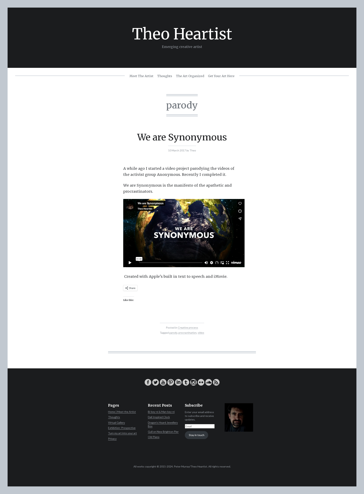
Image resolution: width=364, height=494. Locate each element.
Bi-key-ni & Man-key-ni (161, 411)
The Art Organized (190, 76)
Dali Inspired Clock (159, 417)
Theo (193, 150)
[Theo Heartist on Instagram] (193, 384)
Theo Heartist (182, 34)
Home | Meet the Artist (122, 411)
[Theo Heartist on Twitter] (155, 384)
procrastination (187, 332)
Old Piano (153, 436)
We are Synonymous (182, 137)
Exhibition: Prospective (122, 427)
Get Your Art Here (221, 76)
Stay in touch (196, 435)
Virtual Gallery (116, 422)
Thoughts (164, 76)
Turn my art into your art (122, 433)
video (201, 332)
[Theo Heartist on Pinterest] (170, 384)
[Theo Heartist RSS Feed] (216, 384)
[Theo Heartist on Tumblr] (186, 384)
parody (173, 332)
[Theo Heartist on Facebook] (148, 384)
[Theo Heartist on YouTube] (163, 384)
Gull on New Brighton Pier (163, 431)
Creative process (188, 327)
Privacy (112, 438)
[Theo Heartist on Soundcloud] (208, 384)
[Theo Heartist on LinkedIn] (178, 384)
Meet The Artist (141, 76)
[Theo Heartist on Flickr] (201, 384)
